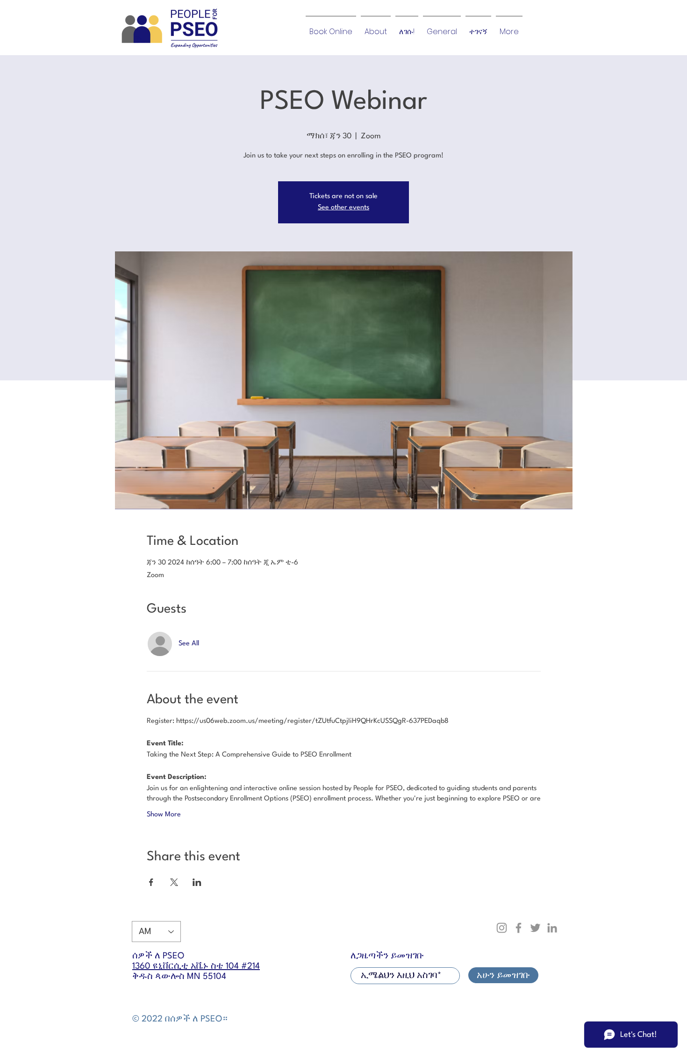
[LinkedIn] (552, 928)
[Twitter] (535, 928)
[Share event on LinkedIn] (197, 882)
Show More (164, 814)
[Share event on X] (174, 882)
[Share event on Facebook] (151, 882)
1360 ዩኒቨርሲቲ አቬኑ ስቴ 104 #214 (196, 966)
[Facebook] (518, 928)
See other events (343, 207)
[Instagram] (501, 928)
